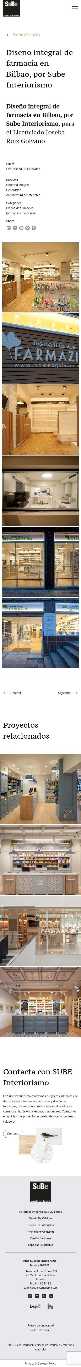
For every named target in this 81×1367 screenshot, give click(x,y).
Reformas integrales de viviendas (40, 1211)
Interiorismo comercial (40, 1231)
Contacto (13, 1134)
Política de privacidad (40, 1325)
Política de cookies (41, 1330)
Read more (40, 789)
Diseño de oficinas (40, 1218)
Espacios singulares (40, 1244)
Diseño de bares (40, 1238)
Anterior (15, 693)
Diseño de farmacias (26, 35)
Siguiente (64, 693)
